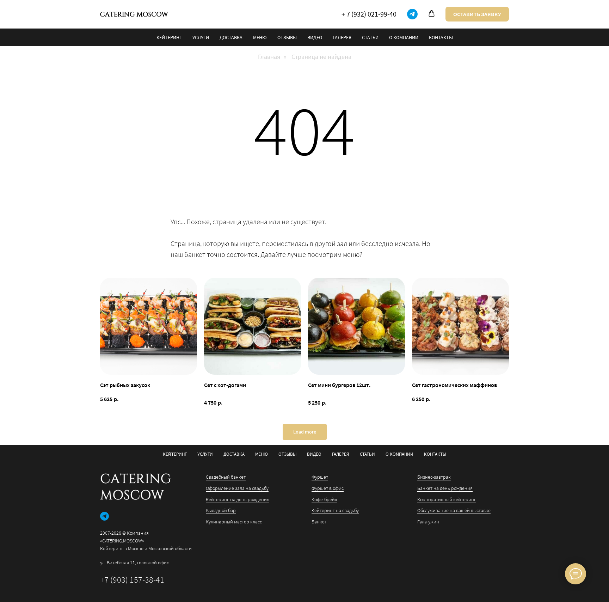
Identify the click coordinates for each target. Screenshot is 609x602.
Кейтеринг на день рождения (237, 499)
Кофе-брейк (324, 499)
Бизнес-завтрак (434, 477)
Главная (269, 57)
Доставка (231, 37)
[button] (431, 13)
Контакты (441, 37)
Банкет (319, 521)
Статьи (370, 37)
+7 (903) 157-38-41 (132, 579)
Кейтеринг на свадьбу (335, 510)
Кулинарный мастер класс (234, 521)
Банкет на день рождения (445, 488)
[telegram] (412, 14)
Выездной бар (221, 510)
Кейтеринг (169, 37)
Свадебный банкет (226, 477)
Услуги (200, 37)
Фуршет (320, 477)
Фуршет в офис (328, 488)
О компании (403, 37)
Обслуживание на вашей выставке (454, 510)
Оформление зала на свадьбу (237, 488)
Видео (314, 37)
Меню (260, 37)
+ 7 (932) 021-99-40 (369, 14)
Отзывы (287, 37)
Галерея (342, 37)
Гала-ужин (428, 521)
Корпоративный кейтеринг (446, 499)
